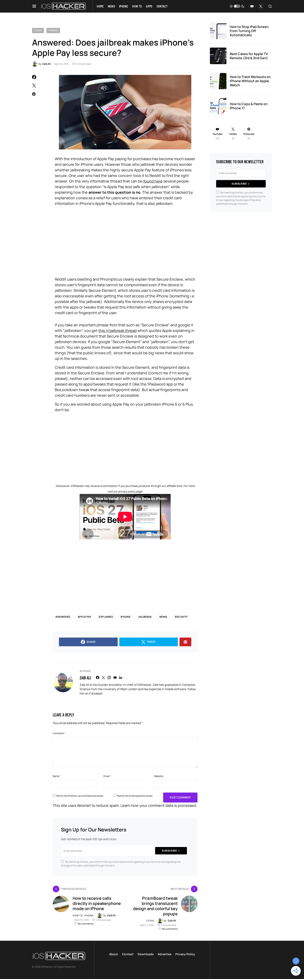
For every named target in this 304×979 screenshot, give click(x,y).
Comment (59, 733)
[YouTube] (252, 6)
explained (106, 617)
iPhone (53, 30)
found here (152, 181)
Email (107, 776)
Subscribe (169, 850)
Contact (128, 954)
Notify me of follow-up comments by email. (80, 796)
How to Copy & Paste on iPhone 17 (249, 106)
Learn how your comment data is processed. (159, 805)
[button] (34, 6)
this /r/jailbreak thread (117, 330)
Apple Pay (84, 617)
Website (158, 776)
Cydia (38, 30)
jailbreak (145, 617)
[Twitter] (260, 6)
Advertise (164, 954)
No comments (85, 923)
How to (78, 915)
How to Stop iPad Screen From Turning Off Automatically (249, 30)
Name (57, 776)
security (181, 617)
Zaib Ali (85, 677)
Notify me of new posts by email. (135, 796)
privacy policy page (130, 491)
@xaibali (96, 693)
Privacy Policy (185, 954)
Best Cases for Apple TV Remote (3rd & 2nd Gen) (249, 56)
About (113, 954)
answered (62, 617)
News (163, 617)
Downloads (146, 954)
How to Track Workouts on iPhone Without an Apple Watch (250, 80)
